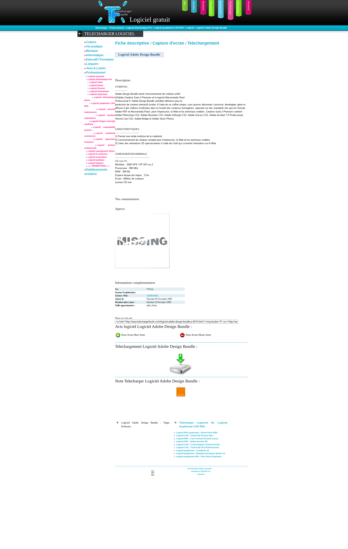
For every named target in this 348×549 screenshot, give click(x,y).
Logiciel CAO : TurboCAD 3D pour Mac (194, 435)
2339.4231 (153, 295)
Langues (92, 63)
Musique (92, 50)
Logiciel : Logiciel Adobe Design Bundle (206, 28)
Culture (91, 42)
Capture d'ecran (168, 43)
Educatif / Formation (100, 59)
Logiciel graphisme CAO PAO (169, 28)
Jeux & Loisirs (96, 68)
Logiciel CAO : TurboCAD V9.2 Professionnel (197, 447)
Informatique (94, 55)
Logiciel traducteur (98, 94)
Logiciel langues (95, 163)
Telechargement (203, 43)
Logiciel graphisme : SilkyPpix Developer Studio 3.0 (200, 453)
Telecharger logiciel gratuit (199, 469)
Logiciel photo (96, 85)
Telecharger (101, 28)
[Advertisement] (216, 72)
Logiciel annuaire (96, 76)
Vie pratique (94, 46)
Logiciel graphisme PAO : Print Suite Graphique (198, 456)
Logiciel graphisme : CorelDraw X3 (192, 450)
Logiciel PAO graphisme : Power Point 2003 (196, 432)
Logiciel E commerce (98, 154)
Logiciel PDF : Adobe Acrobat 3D (192, 441)
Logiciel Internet (97, 88)
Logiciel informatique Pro (139, 28)
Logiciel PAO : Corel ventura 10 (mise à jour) (197, 438)
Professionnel (117, 28)
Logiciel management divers (101, 151)
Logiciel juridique (96, 160)
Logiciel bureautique (99, 91)
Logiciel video (96, 82)
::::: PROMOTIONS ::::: (99, 166)
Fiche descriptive (132, 43)
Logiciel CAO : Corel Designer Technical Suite (198, 444)
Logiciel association (97, 157)
